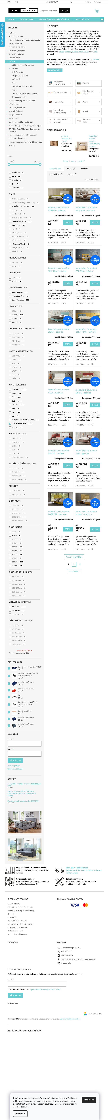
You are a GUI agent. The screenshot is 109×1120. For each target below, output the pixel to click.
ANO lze (17, 262)
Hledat (65, 11)
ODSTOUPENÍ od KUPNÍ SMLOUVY (20, 924)
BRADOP (17, 210)
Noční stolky (16, 79)
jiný (15, 416)
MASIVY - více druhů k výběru (25, 419)
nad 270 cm (18, 595)
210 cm (16, 318)
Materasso (18, 225)
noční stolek (84, 51)
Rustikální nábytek (16, 111)
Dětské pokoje (15, 104)
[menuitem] (11, 19)
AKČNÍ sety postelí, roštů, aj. (23, 65)
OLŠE (16, 378)
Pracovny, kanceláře (17, 108)
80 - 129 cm (18, 633)
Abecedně (72, 174)
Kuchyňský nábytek (16, 54)
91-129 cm (17, 472)
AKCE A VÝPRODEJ (16, 43)
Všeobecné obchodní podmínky (20, 907)
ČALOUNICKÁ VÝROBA (17, 138)
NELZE (16, 281)
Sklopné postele (15, 115)
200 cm (17, 315)
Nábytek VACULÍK (20, 244)
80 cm (16, 532)
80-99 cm (17, 509)
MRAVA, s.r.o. (19, 232)
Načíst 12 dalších (74, 557)
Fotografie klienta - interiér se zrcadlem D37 (24, 785)
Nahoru (75, 571)
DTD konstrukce (21, 423)
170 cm (16, 558)
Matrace (12, 33)
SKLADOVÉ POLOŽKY (17, 47)
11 (80, 564)
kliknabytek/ (66, 963)
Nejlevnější (71, 168)
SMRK (16, 359)
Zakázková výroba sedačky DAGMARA (23, 801)
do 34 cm (17, 333)
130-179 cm (18, 517)
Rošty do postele (16, 36)
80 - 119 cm (18, 580)
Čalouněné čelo (20, 296)
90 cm (16, 535)
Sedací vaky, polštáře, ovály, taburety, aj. (25, 125)
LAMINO (17, 404)
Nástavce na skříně (19, 97)
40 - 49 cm (17, 341)
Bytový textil (14, 118)
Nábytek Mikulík (20, 236)
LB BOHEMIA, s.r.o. (21, 221)
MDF (15, 408)
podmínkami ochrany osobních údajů (45, 989)
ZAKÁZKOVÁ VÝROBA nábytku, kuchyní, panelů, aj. (24, 130)
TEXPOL (17, 251)
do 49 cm (17, 505)
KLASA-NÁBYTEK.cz (21, 217)
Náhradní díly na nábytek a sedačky (23, 135)
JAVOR (16, 367)
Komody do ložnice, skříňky (22, 86)
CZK (87, 2)
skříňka (75, 51)
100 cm (16, 539)
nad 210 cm (18, 644)
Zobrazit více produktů (72, 161)
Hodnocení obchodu (16, 931)
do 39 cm (17, 625)
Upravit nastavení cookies (70, 1019)
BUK (15, 363)
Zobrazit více (54, 70)
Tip (15, 184)
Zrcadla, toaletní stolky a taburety (25, 93)
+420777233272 (67, 951)
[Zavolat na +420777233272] (11, 2)
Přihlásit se (15, 760)
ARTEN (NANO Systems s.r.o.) (25, 202)
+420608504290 (67, 955)
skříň (95, 51)
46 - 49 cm (17, 610)
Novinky (11, 914)
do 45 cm (18, 607)
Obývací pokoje (15, 58)
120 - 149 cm (18, 584)
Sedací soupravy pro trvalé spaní (22, 100)
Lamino (16, 438)
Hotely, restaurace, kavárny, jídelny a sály (25, 142)
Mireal (16, 229)
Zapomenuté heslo (15, 769)
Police (14, 83)
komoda (68, 51)
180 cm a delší (19, 520)
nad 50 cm (17, 345)
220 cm (16, 322)
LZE (16, 277)
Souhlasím (89, 1099)
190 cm (16, 311)
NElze (16, 266)
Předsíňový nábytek (17, 50)
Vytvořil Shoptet (95, 1013)
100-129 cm (18, 513)
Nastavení (20, 1113)
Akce (16, 176)
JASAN (16, 371)
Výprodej (17, 187)
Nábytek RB (18, 240)
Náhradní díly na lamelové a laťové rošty (25, 40)
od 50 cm (17, 614)
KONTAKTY (12, 917)
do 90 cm (17, 468)
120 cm (17, 547)
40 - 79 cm (17, 629)
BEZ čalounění (19, 292)
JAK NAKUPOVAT (52, 2)
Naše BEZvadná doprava (17, 934)
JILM (16, 412)
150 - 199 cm (18, 588)
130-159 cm (18, 476)
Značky (12, 145)
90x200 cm (18, 490)
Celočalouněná (20, 300)
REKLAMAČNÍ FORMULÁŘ (17, 920)
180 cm (17, 562)
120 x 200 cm (53, 242)
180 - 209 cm (18, 640)
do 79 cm (17, 576)
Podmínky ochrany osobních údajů (21, 910)
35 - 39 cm (17, 337)
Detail (68, 222)
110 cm (16, 543)
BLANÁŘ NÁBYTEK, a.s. (23, 206)
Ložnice (12, 61)
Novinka (16, 180)
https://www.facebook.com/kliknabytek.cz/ (78, 959)
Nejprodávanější (55, 174)
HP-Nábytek (18, 214)
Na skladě (17, 172)
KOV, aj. (16, 427)
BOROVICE (18, 356)
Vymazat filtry (23, 650)
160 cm (17, 554)
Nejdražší (84, 168)
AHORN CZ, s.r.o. (20, 199)
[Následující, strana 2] (74, 564)
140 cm (17, 550)
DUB (15, 375)
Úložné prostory (18, 72)
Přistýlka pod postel (20, 75)
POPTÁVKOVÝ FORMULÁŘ (17, 927)
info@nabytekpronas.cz (70, 947)
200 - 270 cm (18, 592)
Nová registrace (14, 766)
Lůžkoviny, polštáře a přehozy (21, 122)
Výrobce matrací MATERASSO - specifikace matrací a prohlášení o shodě (22, 793)
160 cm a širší (19, 479)
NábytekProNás (20, 248)
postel (61, 51)
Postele (15, 68)
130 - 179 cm (18, 636)
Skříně (14, 90)
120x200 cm (18, 494)
